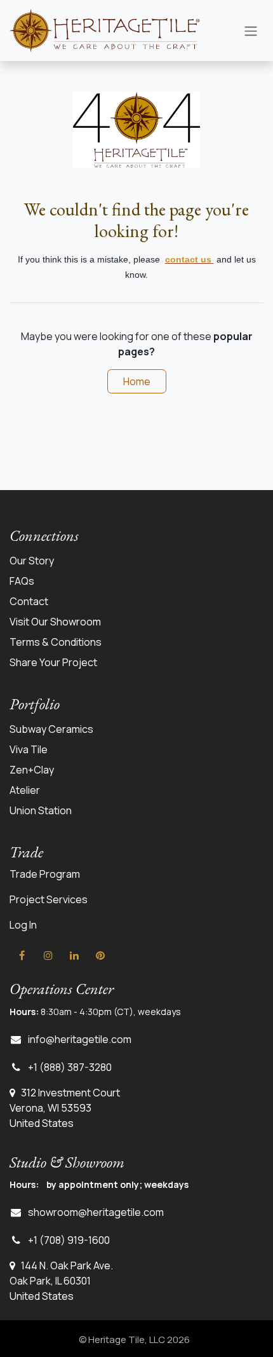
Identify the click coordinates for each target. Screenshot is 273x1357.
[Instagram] (48, 955)
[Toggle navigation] (250, 30)
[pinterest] (100, 955)
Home (136, 381)
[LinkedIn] (74, 955)
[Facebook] (21, 955)
